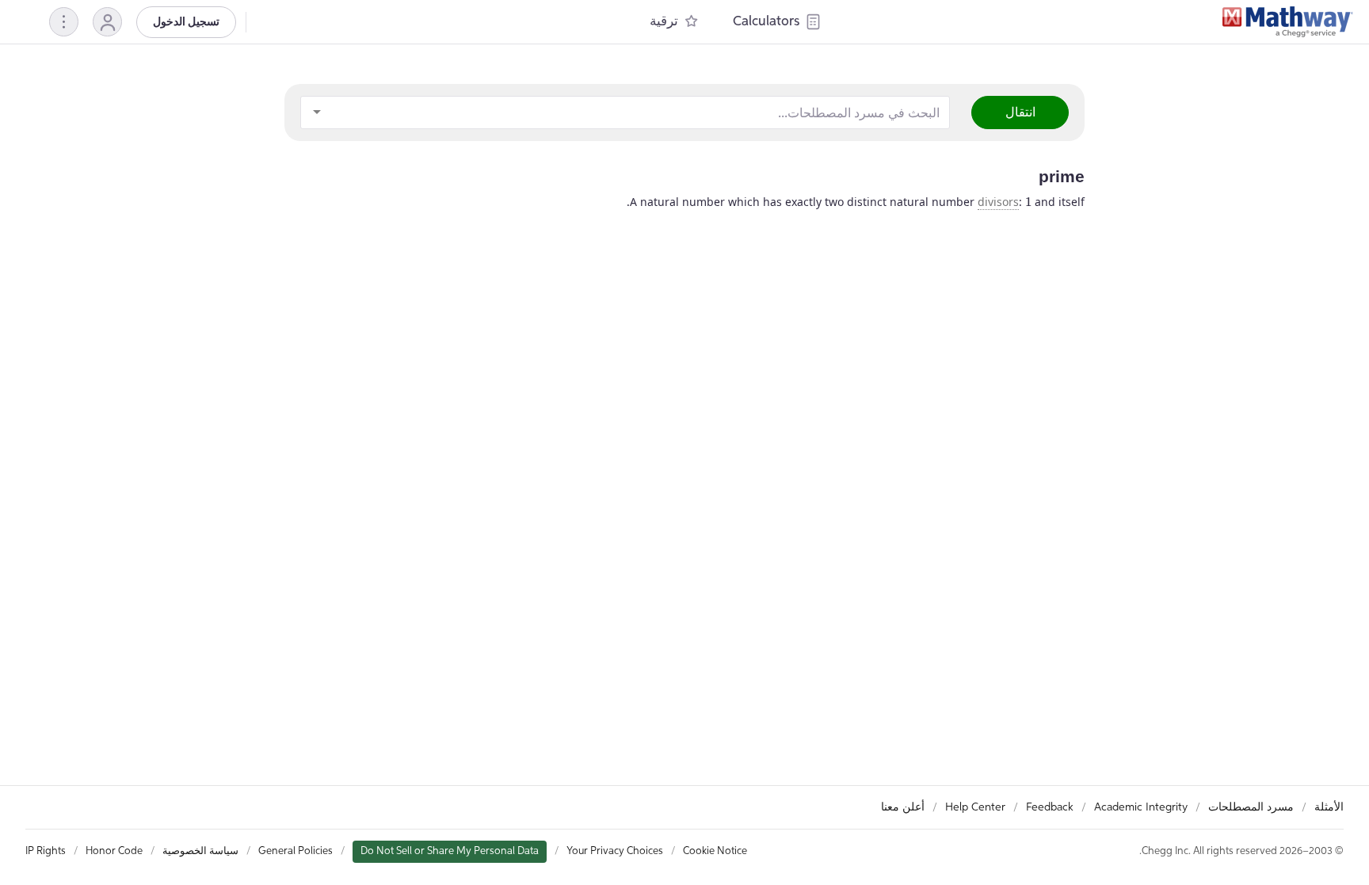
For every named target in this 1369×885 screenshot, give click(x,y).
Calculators (766, 22)
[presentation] (1028, 202)
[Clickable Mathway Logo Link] (1287, 22)
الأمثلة (1329, 807)
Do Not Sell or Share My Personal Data (449, 851)
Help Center (975, 807)
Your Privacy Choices (614, 851)
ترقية (664, 22)
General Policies (295, 851)
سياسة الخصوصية (200, 851)
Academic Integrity (1141, 807)
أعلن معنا (903, 807)
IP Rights (45, 851)
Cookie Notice (715, 851)
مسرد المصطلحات (1251, 807)
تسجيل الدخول (186, 22)
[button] (107, 21)
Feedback (1049, 807)
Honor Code (114, 851)
